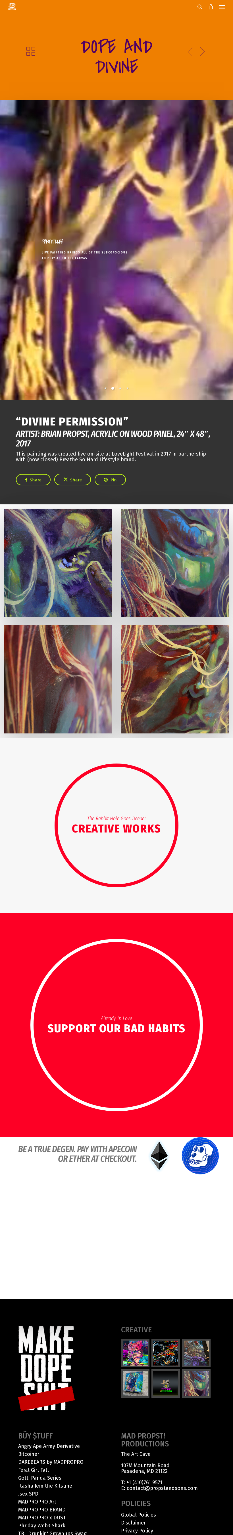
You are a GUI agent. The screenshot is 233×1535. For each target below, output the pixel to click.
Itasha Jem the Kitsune (45, 1486)
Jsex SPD (28, 1494)
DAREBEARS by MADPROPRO (51, 1462)
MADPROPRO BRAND (42, 1510)
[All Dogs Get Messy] (135, 1383)
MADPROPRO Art (37, 1502)
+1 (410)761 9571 (144, 1482)
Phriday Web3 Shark (41, 1525)
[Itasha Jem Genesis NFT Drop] (135, 1353)
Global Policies (138, 1515)
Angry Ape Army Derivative (49, 1446)
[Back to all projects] (30, 51)
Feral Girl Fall (33, 1470)
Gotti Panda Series (39, 1478)
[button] (222, 7)
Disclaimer (133, 1523)
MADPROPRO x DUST (42, 1518)
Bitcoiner (28, 1454)
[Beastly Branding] (165, 1383)
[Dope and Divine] (196, 1383)
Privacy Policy (137, 1531)
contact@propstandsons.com (162, 1488)
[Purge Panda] (165, 1353)
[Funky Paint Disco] (196, 1353)
